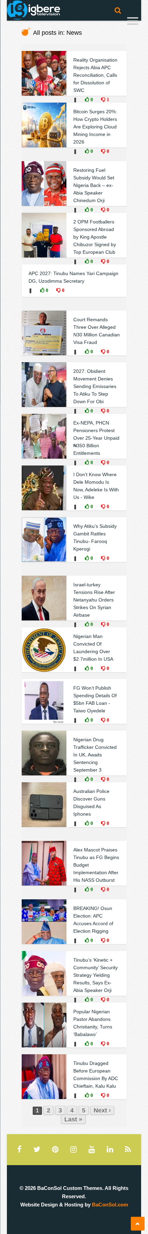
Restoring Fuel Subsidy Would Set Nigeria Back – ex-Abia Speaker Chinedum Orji (93, 185)
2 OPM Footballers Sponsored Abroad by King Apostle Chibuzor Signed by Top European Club (94, 237)
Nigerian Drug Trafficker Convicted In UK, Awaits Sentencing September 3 (95, 755)
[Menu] (132, 22)
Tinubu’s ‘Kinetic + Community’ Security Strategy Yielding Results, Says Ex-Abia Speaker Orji (95, 975)
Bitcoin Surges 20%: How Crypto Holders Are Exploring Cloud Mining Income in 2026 (95, 127)
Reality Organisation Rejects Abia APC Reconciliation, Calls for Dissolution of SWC (95, 75)
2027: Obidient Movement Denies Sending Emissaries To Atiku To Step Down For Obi (94, 386)
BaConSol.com (110, 1204)
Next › (102, 1110)
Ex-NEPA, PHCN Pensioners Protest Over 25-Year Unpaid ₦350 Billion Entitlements (96, 438)
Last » (73, 1119)
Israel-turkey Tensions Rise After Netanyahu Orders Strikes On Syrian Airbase (94, 600)
